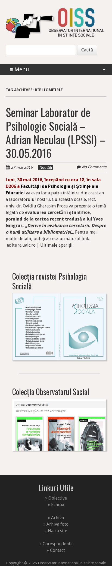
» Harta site (56, 530)
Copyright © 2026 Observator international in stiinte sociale (56, 563)
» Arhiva (56, 517)
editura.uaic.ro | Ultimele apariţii (40, 245)
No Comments (94, 167)
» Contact (56, 550)
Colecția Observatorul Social (50, 391)
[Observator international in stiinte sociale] (56, 27)
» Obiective (56, 498)
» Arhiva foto (56, 524)
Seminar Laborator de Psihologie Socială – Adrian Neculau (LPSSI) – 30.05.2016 (55, 132)
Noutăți (45, 167)
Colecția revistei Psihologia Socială (49, 281)
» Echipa (56, 504)
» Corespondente (56, 543)
